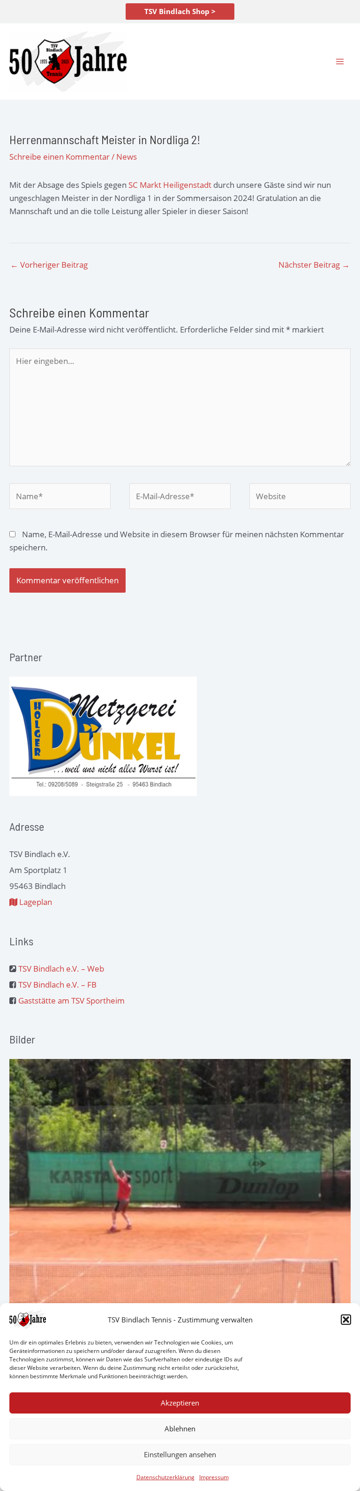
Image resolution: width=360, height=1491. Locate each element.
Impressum (214, 1477)
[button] (346, 1319)
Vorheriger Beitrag (49, 264)
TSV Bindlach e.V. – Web (61, 968)
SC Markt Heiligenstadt (169, 184)
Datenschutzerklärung (165, 1477)
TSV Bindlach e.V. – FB (57, 984)
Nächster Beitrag (314, 264)
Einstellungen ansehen (180, 1454)
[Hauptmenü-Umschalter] (340, 61)
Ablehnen (180, 1428)
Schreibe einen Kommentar (59, 156)
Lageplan (34, 901)
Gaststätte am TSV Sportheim (71, 1000)
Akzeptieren (180, 1402)
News (126, 156)
